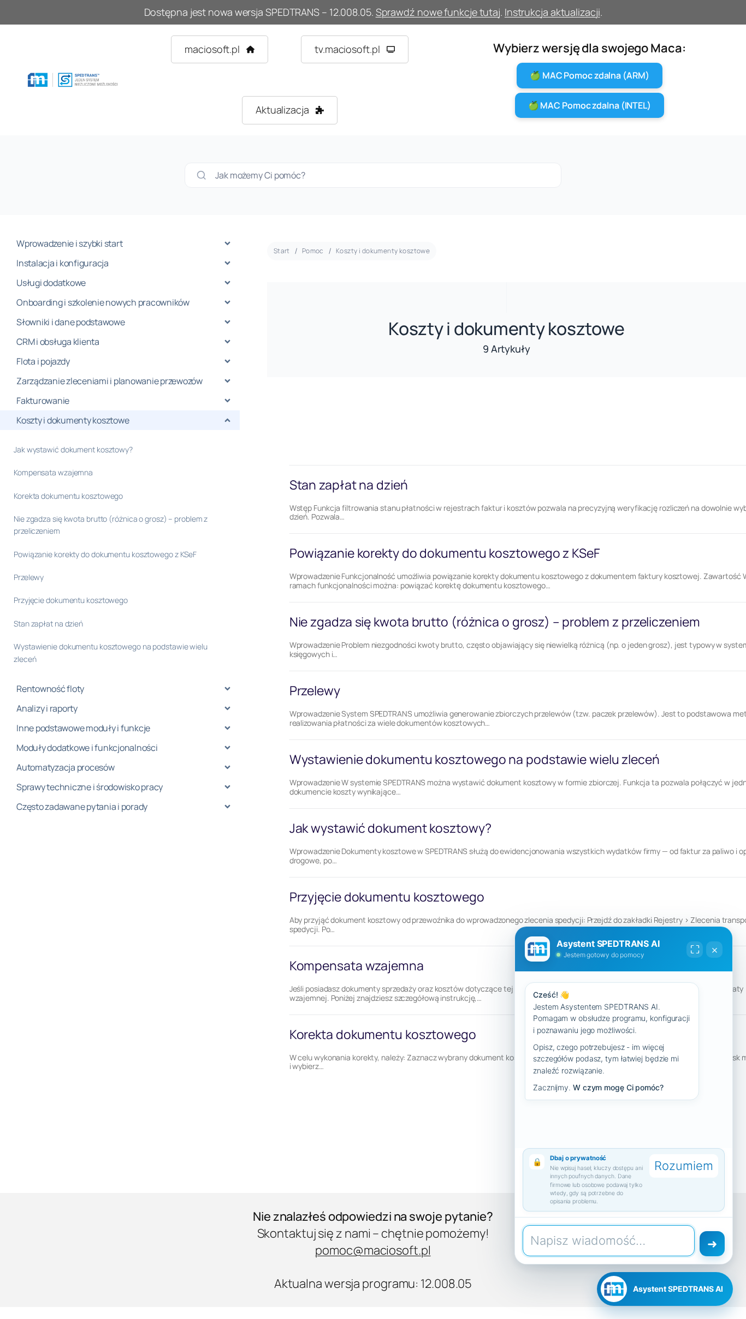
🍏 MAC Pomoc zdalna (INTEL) (589, 105)
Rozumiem (683, 1166)
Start (282, 250)
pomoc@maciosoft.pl (372, 1250)
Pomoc (313, 250)
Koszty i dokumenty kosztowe (383, 250)
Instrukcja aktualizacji (552, 12)
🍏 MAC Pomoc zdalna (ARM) (589, 75)
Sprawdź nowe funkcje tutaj (438, 12)
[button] (219, 49)
